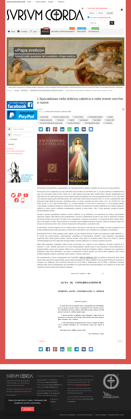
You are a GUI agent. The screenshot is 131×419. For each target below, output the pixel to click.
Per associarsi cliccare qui (82, 384)
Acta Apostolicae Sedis (92, 123)
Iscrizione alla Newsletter (85, 415)
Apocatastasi (84, 120)
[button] (123, 110)
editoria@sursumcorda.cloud (23, 389)
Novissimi (61, 120)
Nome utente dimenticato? (16, 151)
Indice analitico (41, 2)
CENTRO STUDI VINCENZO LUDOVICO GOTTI (46, 90)
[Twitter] (13, 197)
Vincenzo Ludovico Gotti (61, 117)
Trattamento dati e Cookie (116, 415)
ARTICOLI (24, 90)
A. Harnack (108, 123)
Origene (71, 120)
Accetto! (27, 409)
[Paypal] (19, 197)
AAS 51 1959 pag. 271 (88, 257)
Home (29, 2)
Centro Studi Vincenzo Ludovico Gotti (58, 111)
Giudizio (110, 117)
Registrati (10, 149)
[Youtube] (26, 197)
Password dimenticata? (15, 153)
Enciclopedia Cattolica (95, 117)
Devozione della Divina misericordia (51, 123)
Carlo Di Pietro (78, 117)
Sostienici (61, 2)
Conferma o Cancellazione (67, 415)
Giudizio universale (46, 120)
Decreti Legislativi (101, 415)
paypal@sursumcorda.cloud (22, 391)
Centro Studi (44, 117)
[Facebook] (16, 202)
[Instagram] (22, 202)
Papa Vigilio (97, 120)
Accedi (11, 144)
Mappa (50, 2)
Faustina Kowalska (74, 123)
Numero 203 (110, 120)
